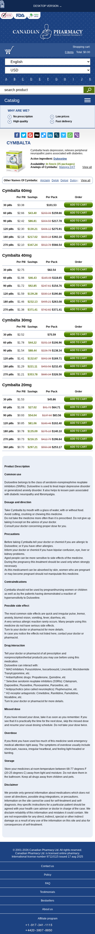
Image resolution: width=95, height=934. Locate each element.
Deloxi (64, 180)
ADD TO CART (78, 204)
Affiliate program (47, 918)
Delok (55, 180)
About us (47, 909)
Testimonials (47, 892)
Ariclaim (45, 180)
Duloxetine (60, 158)
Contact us (47, 866)
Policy (47, 874)
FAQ (47, 883)
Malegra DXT (67, 167)
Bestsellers (47, 900)
